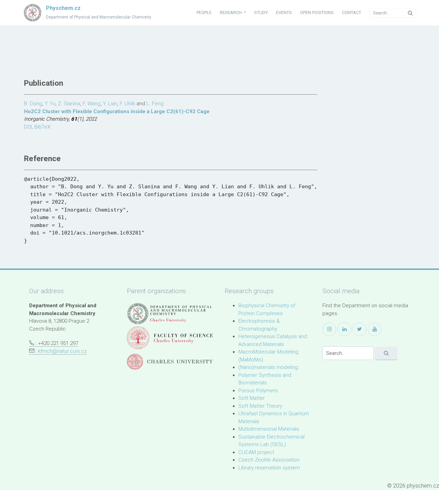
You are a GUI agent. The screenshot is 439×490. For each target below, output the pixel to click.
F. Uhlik (127, 103)
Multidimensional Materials (268, 429)
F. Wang (91, 103)
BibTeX (42, 127)
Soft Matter (251, 398)
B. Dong (33, 103)
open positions (317, 12)
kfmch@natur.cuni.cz (62, 351)
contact (351, 12)
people (204, 12)
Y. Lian (110, 103)
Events (284, 12)
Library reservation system (269, 468)
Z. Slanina (69, 103)
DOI (28, 127)
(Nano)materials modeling (268, 367)
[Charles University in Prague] (170, 362)
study (261, 12)
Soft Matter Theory (260, 406)
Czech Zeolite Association (268, 460)
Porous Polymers (258, 390)
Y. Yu (50, 103)
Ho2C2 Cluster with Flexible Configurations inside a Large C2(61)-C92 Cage (117, 111)
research (231, 12)
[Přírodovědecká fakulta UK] (170, 337)
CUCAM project (256, 452)
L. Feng (155, 103)
